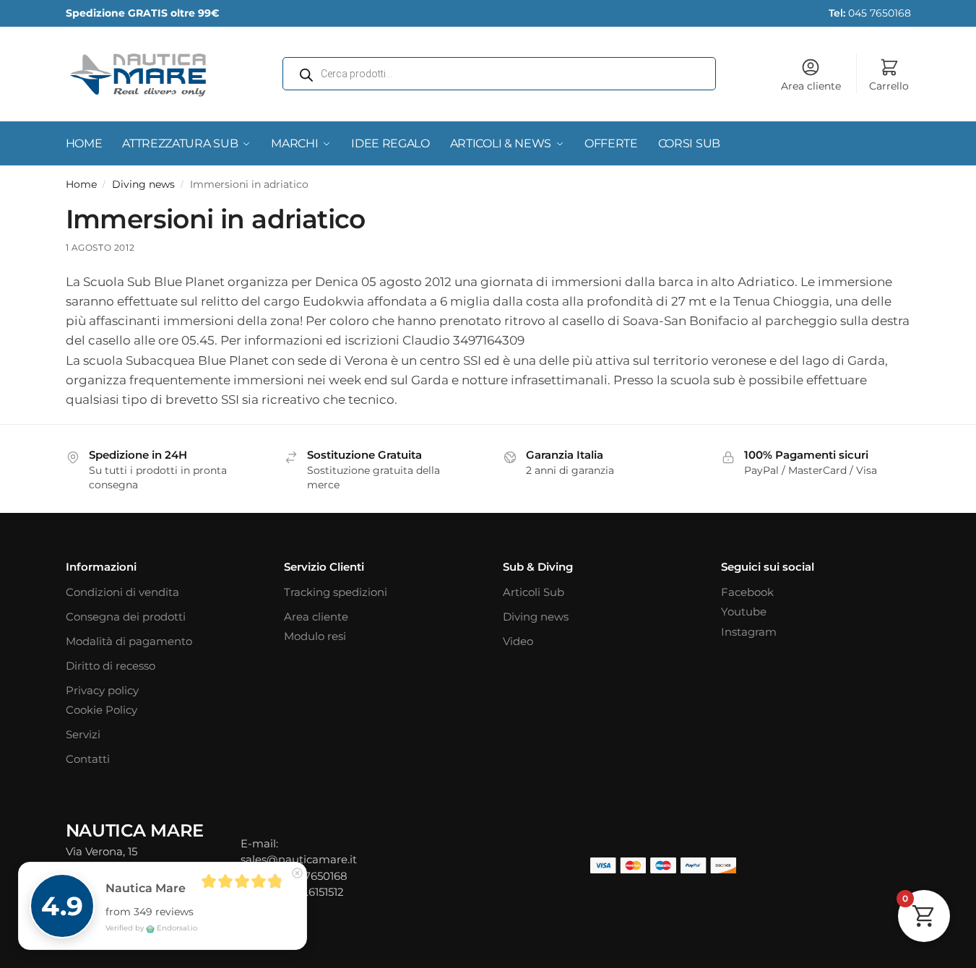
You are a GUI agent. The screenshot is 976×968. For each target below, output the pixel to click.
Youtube (743, 611)
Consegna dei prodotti (126, 616)
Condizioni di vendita (122, 592)
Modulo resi (315, 636)
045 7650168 (870, 13)
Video (518, 641)
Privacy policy (102, 690)
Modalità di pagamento (129, 641)
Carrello (889, 85)
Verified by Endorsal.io (151, 928)
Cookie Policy (101, 710)
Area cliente (811, 85)
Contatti (88, 759)
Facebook (747, 592)
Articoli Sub (533, 592)
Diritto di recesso (110, 666)
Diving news (143, 184)
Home (81, 184)
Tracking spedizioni (335, 592)
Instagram (749, 632)
